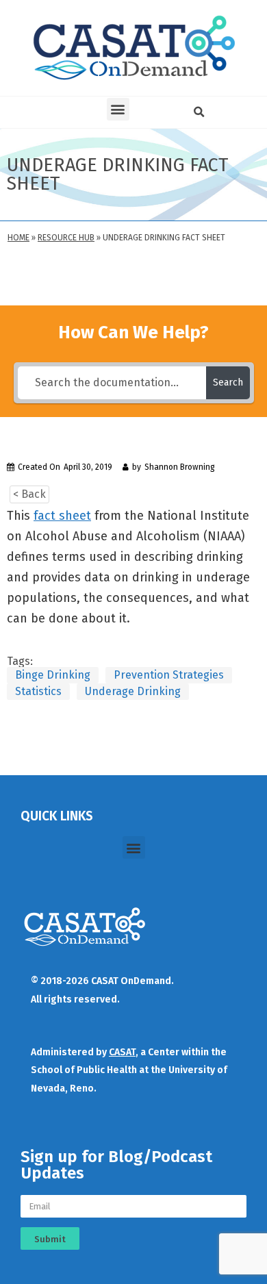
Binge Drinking (52, 674)
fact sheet (62, 515)
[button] (118, 109)
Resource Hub (66, 237)
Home (18, 237)
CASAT (122, 1052)
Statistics (38, 691)
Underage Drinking (133, 691)
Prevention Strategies (169, 674)
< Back (29, 494)
